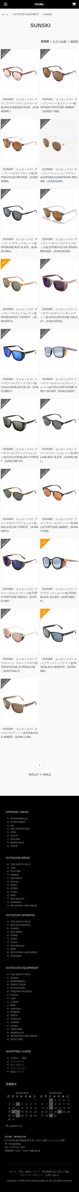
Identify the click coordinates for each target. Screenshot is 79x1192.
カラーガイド (17, 1061)
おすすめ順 (59, 41)
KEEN (14, 884)
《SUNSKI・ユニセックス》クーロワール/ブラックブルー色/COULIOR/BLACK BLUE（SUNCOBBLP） (19, 385)
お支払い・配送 (19, 1057)
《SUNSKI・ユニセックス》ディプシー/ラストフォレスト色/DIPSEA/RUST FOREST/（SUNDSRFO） (19, 315)
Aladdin (15, 977)
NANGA (15, 874)
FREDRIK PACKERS (21, 991)
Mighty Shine (17, 842)
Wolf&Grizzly (17, 1032)
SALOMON (16, 878)
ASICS (14, 845)
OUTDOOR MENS (18, 857)
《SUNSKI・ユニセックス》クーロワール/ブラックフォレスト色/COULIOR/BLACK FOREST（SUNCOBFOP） (20, 455)
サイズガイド (17, 1064)
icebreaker (16, 902)
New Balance (18, 898)
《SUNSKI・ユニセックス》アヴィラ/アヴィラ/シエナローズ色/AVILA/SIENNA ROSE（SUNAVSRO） (20, 105)
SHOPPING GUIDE (18, 1051)
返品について (17, 1071)
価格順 (74, 41)
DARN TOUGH (18, 984)
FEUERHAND (18, 987)
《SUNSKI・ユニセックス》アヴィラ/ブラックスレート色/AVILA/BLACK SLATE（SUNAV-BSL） (59, 455)
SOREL (14, 888)
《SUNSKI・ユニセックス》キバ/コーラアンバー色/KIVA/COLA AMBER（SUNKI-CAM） (20, 733)
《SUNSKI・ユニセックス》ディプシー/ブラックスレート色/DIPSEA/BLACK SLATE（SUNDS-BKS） (19, 245)
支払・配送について (29, 1171)
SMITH (14, 1015)
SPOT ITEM (17, 1039)
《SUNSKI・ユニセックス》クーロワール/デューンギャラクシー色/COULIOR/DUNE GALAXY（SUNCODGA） (58, 315)
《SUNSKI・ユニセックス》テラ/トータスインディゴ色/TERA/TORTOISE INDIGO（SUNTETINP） (19, 595)
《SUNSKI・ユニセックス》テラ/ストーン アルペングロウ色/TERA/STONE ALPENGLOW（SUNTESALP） (19, 665)
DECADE (15, 838)
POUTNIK (16, 871)
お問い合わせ (52, 1174)
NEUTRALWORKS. (20, 828)
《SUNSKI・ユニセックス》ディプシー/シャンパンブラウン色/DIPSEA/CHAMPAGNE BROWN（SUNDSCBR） (58, 175)
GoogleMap (15, 1143)
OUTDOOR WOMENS (20, 915)
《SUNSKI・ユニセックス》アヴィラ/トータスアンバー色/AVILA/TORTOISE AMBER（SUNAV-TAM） (59, 525)
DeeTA (14, 835)
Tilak (13, 867)
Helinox (15, 994)
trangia (14, 1025)
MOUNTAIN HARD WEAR (24, 905)
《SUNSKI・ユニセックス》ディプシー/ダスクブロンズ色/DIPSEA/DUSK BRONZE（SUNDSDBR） (19, 175)
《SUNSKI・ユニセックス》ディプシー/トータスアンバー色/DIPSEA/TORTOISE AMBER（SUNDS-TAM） (58, 105)
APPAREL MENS (17, 812)
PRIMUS (15, 1011)
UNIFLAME (16, 1029)
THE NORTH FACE (20, 864)
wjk (12, 825)
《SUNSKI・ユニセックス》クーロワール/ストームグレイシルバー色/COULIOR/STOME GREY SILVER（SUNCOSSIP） (58, 385)
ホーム (5, 14)
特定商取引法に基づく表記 (56, 1171)
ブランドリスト (19, 1068)
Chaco (14, 891)
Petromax (16, 1008)
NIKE (13, 895)
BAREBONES (18, 981)
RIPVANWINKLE (19, 818)
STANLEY (16, 1018)
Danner (14, 881)
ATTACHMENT (18, 821)
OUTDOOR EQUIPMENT (26, 14)
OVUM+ (39, 4)
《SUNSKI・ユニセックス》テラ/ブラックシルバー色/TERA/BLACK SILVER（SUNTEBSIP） (58, 595)
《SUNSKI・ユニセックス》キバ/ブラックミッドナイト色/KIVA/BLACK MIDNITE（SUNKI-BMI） (58, 665)
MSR (13, 1005)
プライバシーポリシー (31, 1174)
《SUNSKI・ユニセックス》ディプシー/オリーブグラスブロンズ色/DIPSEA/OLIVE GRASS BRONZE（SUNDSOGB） (58, 245)
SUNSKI (47, 14)
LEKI (13, 998)
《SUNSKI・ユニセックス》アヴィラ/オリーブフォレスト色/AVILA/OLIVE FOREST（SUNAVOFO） (19, 525)
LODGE (15, 1001)
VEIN (13, 832)
